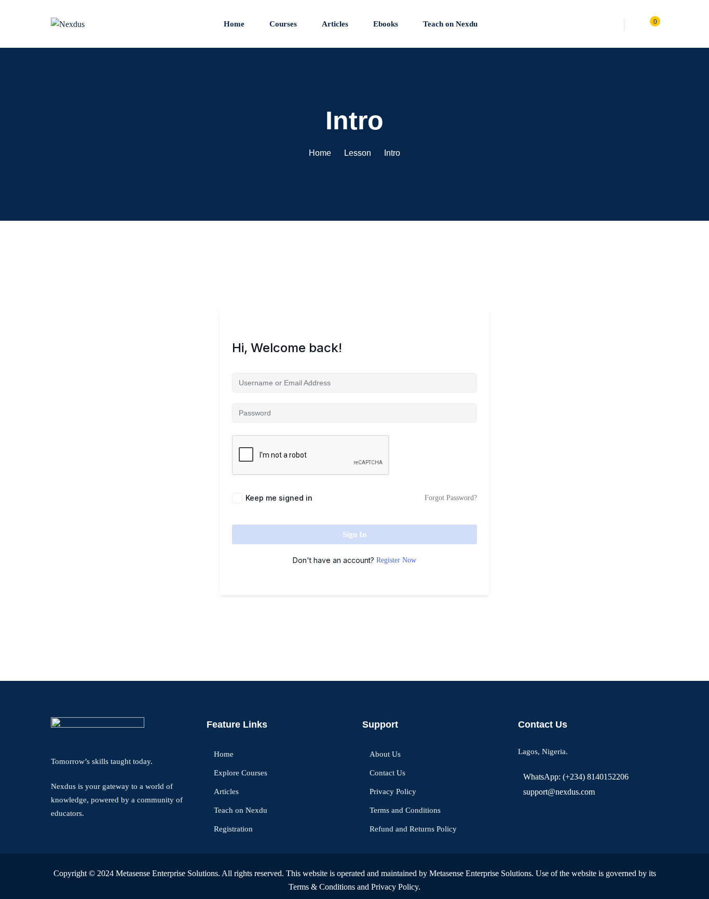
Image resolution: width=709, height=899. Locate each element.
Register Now (396, 560)
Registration (233, 829)
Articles (335, 24)
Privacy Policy (393, 791)
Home (234, 24)
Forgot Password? (451, 498)
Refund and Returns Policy (413, 829)
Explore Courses (240, 773)
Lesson (357, 153)
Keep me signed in (279, 497)
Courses (283, 24)
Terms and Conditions (405, 810)
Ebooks (385, 24)
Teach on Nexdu (450, 24)
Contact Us (387, 773)
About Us (385, 754)
